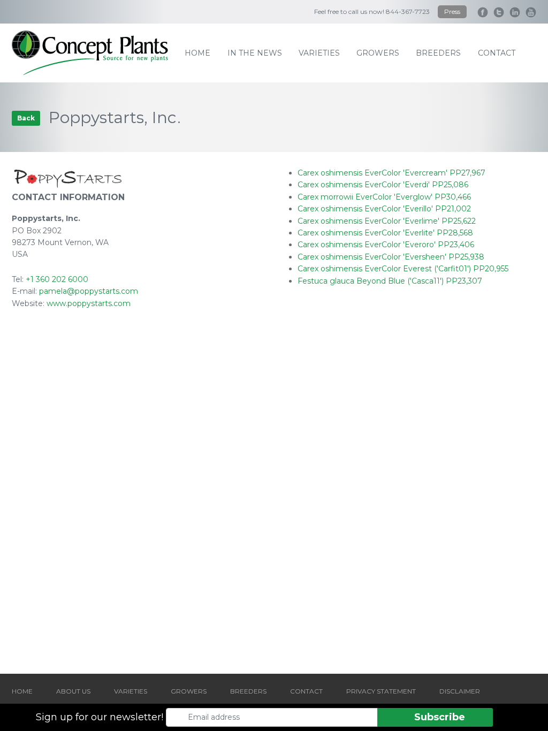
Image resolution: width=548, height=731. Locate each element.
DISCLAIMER (459, 691)
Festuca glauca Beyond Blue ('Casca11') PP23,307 (390, 281)
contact (496, 53)
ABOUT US (73, 691)
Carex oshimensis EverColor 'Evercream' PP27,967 (391, 173)
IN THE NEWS (254, 53)
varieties (319, 53)
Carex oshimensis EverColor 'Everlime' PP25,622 (387, 221)
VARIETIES (130, 691)
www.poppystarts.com (89, 303)
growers (377, 53)
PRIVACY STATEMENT (381, 691)
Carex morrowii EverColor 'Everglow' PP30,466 (384, 197)
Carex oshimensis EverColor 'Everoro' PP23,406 (386, 244)
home (197, 53)
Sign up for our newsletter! (99, 717)
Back (26, 118)
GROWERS (189, 691)
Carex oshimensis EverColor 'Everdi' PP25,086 (383, 184)
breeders (438, 53)
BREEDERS (248, 691)
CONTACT (306, 691)
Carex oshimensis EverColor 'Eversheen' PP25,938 (391, 257)
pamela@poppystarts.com (88, 291)
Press (452, 11)
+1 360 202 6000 (57, 279)
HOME (22, 691)
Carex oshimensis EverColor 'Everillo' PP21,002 (384, 209)
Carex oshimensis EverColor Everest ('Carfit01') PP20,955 (403, 268)
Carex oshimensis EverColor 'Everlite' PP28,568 (385, 233)
